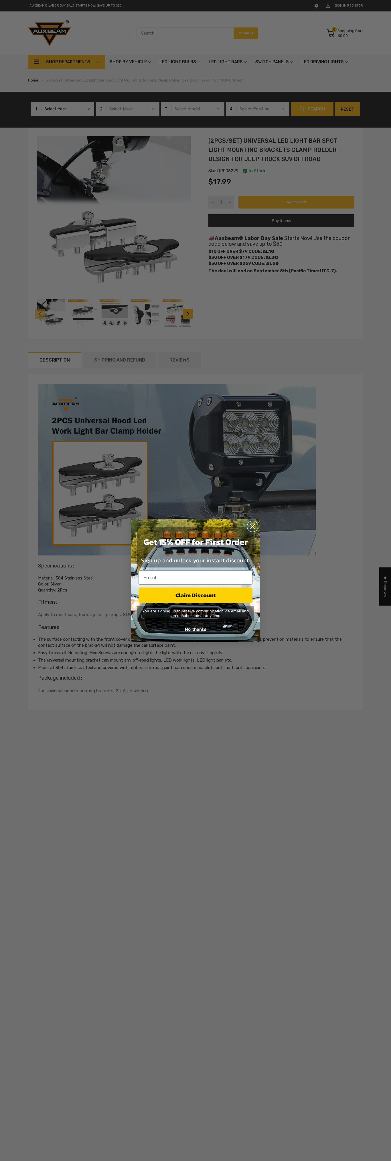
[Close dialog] (253, 526)
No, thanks (195, 629)
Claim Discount (195, 595)
